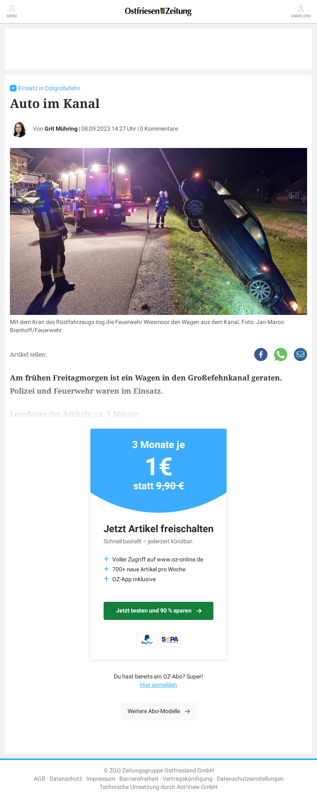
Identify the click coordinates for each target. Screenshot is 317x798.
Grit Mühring (61, 128)
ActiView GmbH (197, 787)
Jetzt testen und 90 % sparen (154, 610)
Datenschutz (66, 779)
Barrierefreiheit (138, 779)
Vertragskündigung (188, 779)
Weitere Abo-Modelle (154, 711)
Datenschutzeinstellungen (250, 779)
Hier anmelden (158, 685)
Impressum (100, 779)
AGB (39, 779)
